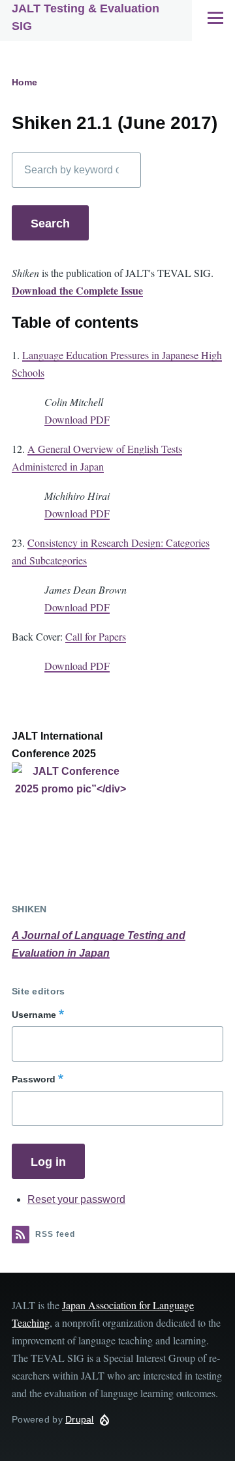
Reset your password (76, 1199)
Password (33, 1079)
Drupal (79, 1419)
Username (34, 1014)
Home (24, 82)
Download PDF (77, 419)
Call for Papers (95, 636)
